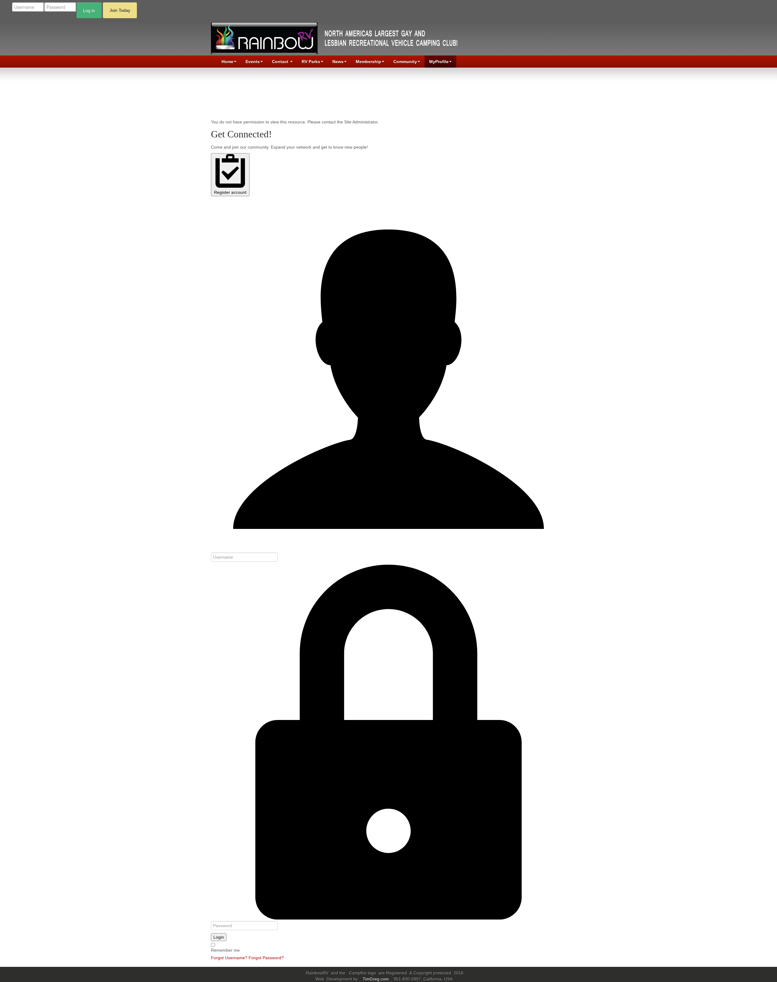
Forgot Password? (266, 957)
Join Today (120, 10)
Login (218, 937)
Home (227, 61)
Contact (281, 61)
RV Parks (311, 61)
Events (253, 61)
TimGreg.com (376, 979)
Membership (368, 61)
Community (405, 61)
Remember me (225, 950)
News (338, 61)
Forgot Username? (229, 957)
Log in (89, 10)
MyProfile (439, 61)
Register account (230, 192)
